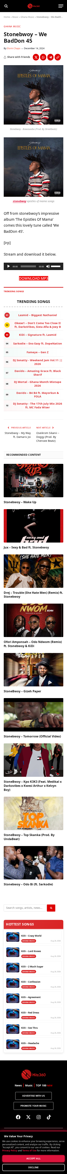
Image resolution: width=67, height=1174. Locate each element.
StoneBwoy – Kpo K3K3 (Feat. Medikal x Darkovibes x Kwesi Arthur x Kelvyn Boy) (33, 786)
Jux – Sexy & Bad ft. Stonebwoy (26, 547)
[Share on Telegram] (50, 57)
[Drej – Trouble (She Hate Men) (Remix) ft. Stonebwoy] (33, 571)
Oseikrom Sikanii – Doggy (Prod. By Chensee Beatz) (47, 437)
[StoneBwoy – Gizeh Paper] (33, 669)
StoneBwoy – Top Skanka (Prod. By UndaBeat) (29, 837)
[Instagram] (38, 1117)
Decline (33, 1167)
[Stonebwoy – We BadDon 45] (33, 123)
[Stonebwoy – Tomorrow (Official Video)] (33, 714)
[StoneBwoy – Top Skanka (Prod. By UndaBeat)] (33, 813)
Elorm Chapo (13, 48)
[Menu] (60, 6)
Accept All (33, 1158)
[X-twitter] (28, 1117)
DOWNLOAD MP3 (33, 278)
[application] (33, 266)
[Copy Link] (58, 57)
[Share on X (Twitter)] (36, 57)
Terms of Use (29, 1150)
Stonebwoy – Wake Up (20, 502)
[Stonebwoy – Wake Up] (33, 480)
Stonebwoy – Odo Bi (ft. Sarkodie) (28, 884)
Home (7, 17)
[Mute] (48, 266)
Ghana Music (27, 17)
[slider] (56, 266)
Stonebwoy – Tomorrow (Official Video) (32, 736)
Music (15, 17)
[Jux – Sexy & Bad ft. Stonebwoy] (33, 526)
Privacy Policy (9, 1150)
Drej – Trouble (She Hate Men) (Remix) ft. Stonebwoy (33, 595)
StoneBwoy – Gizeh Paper (22, 691)
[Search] (6, 6)
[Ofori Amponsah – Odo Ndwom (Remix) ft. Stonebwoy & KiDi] (33, 620)
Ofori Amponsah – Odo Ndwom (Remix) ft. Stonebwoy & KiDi (33, 644)
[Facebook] (18, 1117)
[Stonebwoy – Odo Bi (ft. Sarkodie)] (33, 862)
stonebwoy (19, 201)
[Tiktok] (49, 1117)
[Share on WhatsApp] (43, 57)
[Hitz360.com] (34, 6)
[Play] (8, 266)
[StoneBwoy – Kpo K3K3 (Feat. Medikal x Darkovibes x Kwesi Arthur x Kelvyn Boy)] (33, 760)
